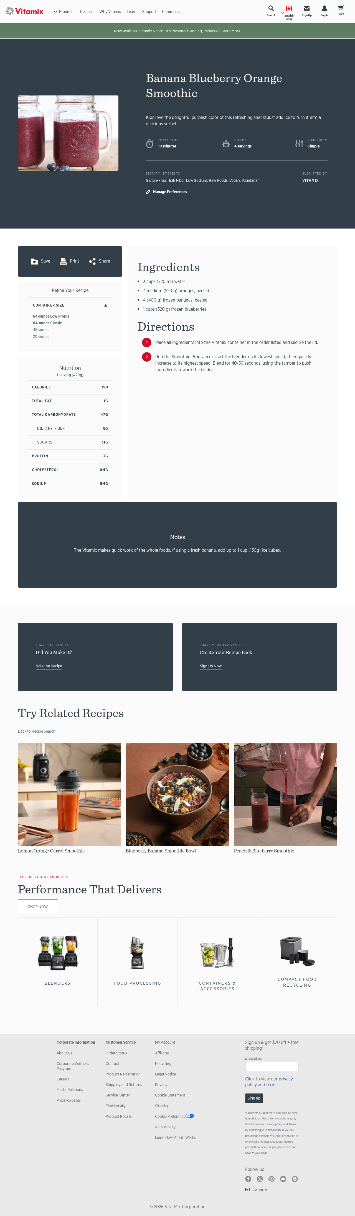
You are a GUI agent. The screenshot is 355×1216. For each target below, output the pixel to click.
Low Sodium (196, 180)
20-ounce (41, 336)
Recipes (86, 11)
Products (66, 11)
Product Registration (123, 1074)
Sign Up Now (211, 665)
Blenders (58, 983)
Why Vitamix (110, 11)
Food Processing (137, 983)
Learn (131, 11)
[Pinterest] (271, 1179)
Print (74, 261)
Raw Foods (218, 180)
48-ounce (41, 329)
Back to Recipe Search (36, 731)
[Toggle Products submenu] (55, 11)
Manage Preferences (170, 191)
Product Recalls (119, 1116)
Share (104, 261)
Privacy (161, 1084)
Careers (63, 1079)
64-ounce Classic (47, 322)
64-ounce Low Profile (51, 316)
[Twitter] (260, 1179)
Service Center (118, 1095)
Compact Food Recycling (297, 982)
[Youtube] (283, 1179)
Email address (253, 1059)
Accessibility (165, 1126)
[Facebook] (248, 1179)
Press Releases (69, 1100)
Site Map (162, 1105)
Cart (341, 14)
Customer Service (121, 1042)
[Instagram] (295, 1179)
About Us (64, 1053)
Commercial (172, 11)
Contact (112, 1063)
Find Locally (116, 1105)
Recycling (163, 1063)
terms (271, 1085)
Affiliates (162, 1053)
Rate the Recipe (49, 665)
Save (45, 261)
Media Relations (70, 1089)
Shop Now (38, 906)
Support (149, 11)
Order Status (116, 1053)
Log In (324, 15)
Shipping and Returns (124, 1084)
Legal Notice (165, 1074)
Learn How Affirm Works (175, 1137)
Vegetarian (251, 180)
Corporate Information (76, 1042)
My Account (165, 1042)
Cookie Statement (170, 1095)
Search (271, 15)
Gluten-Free (156, 180)
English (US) (289, 17)
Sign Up (307, 15)
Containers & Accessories (217, 986)
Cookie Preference (170, 1116)
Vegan (234, 180)
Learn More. (231, 30)
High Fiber (176, 180)
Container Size (48, 305)
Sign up (254, 1098)
